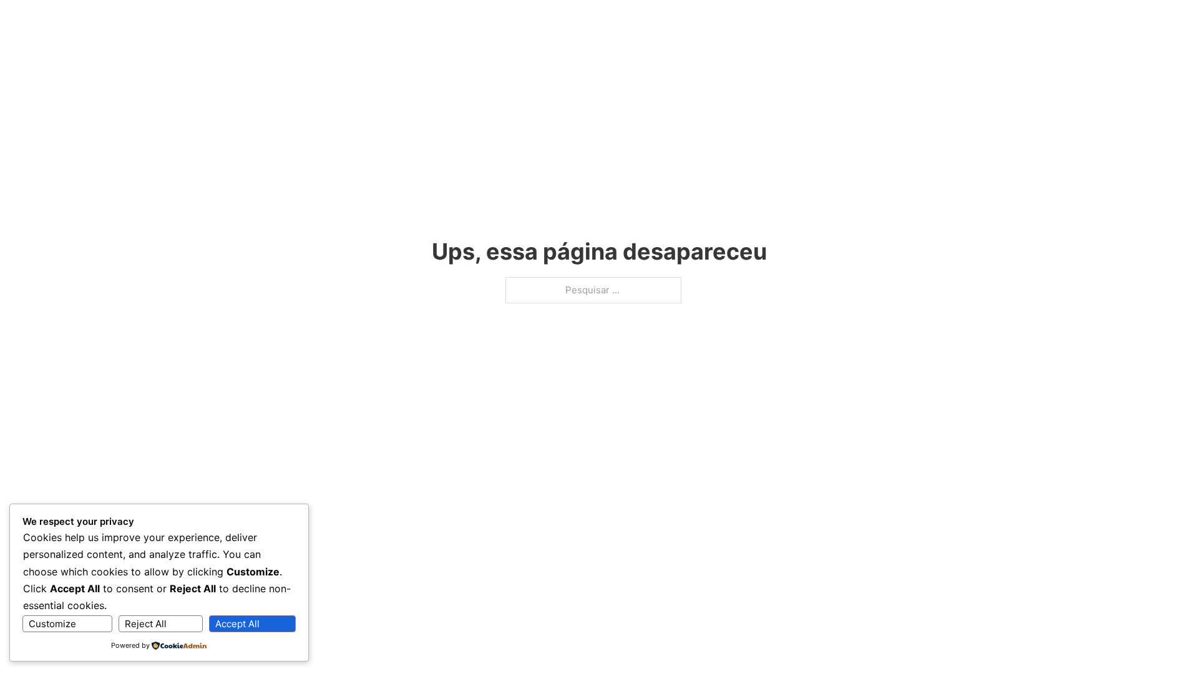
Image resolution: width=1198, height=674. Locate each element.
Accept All (237, 624)
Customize (52, 624)
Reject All (146, 624)
